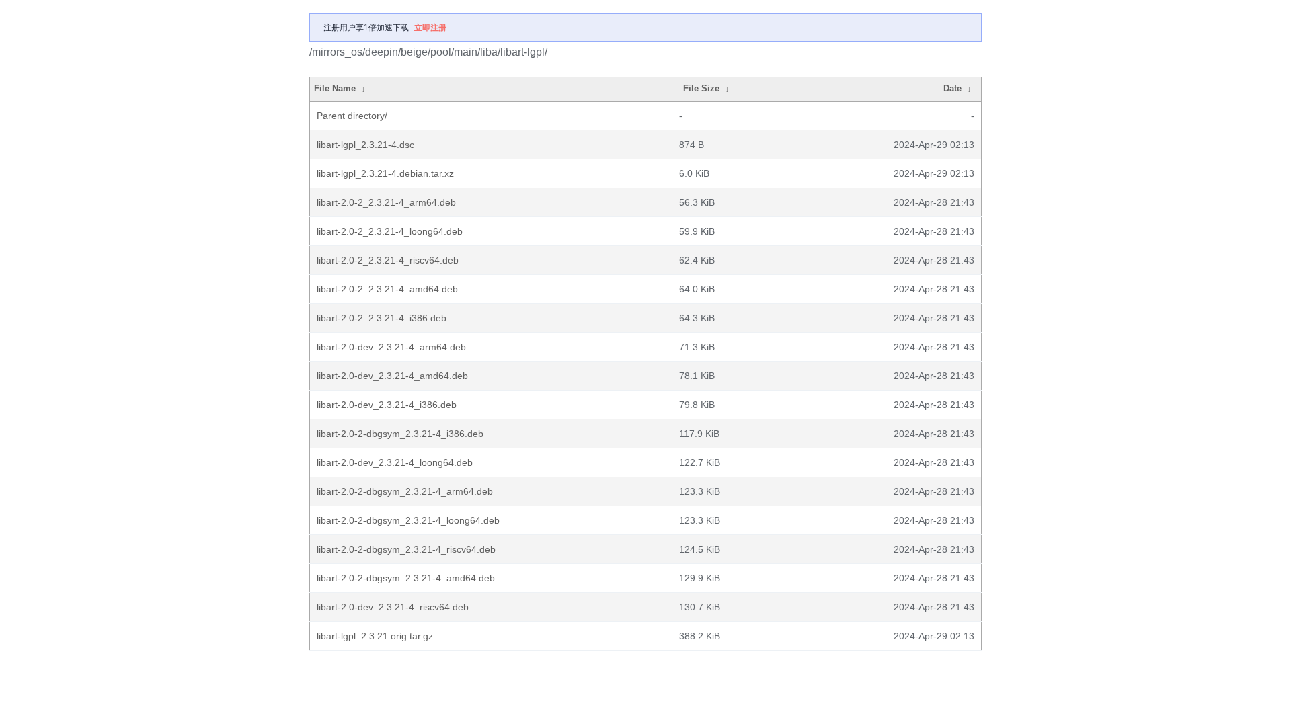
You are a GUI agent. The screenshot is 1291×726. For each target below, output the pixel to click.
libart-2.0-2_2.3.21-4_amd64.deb (387, 289)
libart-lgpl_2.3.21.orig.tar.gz (375, 636)
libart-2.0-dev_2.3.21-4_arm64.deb (391, 346)
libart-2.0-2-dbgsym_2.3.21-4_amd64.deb (406, 578)
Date (952, 88)
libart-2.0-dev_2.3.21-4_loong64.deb (395, 462)
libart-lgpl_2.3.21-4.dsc (365, 144)
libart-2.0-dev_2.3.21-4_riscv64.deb (393, 607)
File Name (335, 88)
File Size (701, 88)
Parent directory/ (352, 115)
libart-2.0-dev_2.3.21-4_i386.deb (387, 404)
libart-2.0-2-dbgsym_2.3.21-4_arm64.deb (405, 491)
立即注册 (430, 27)
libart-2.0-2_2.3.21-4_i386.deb (381, 318)
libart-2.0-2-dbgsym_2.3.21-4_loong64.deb (408, 520)
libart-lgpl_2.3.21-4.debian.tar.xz (385, 173)
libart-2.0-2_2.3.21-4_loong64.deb (390, 231)
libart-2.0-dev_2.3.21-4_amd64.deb (392, 375)
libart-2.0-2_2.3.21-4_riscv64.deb (388, 260)
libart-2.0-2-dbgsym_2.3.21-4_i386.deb (400, 433)
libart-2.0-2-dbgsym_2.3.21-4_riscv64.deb (406, 549)
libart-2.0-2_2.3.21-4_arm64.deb (386, 202)
